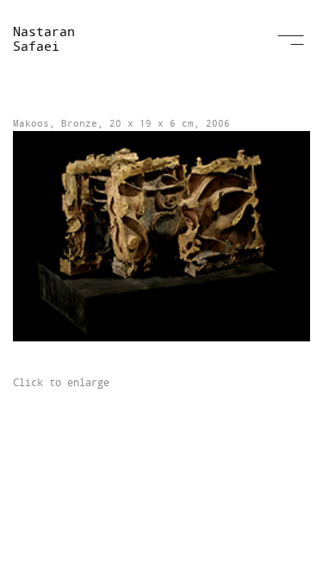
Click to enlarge (61, 382)
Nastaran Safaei (44, 38)
